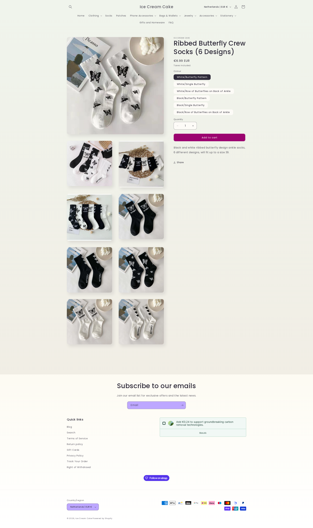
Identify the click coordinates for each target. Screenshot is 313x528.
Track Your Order (77, 461)
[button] (70, 6)
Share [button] (180, 162)
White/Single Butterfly (191, 84)
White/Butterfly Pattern (192, 77)
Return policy (75, 444)
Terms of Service (77, 438)
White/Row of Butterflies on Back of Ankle (204, 91)
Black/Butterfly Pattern (192, 98)
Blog (69, 427)
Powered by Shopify (102, 518)
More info (202, 433)
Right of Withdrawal (79, 467)
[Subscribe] (182, 405)
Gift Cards (73, 450)
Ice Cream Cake (83, 518)
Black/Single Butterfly (191, 105)
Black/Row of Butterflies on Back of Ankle (203, 112)
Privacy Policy (75, 455)
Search (71, 432)
